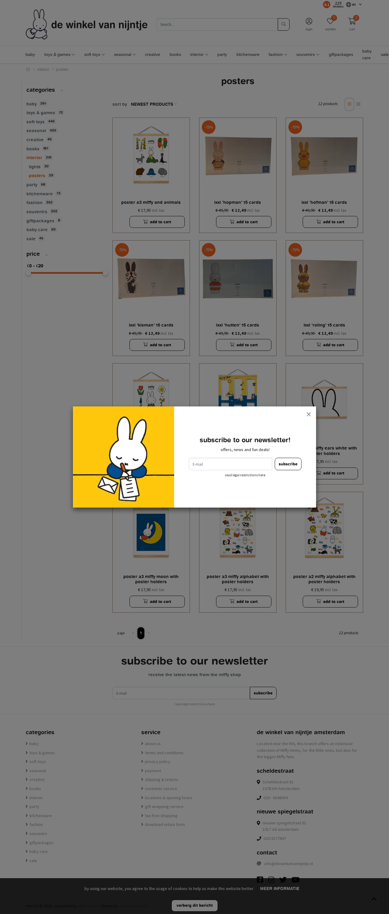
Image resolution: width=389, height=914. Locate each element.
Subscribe (288, 464)
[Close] (308, 414)
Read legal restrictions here (245, 475)
